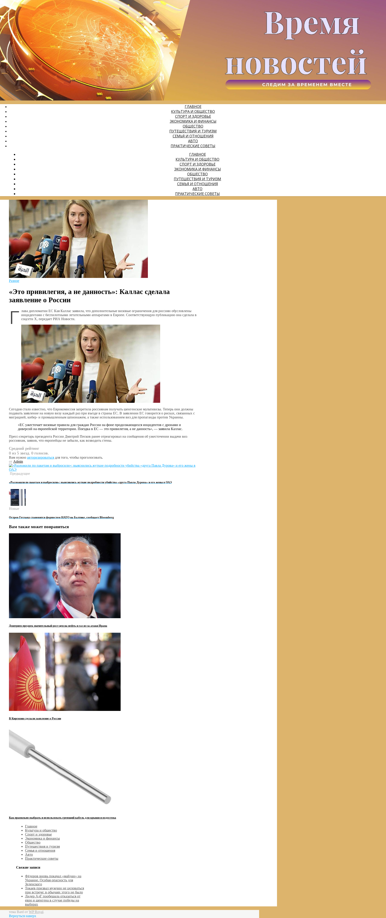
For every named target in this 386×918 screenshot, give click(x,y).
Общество (193, 126)
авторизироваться (40, 457)
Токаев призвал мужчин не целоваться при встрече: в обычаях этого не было (54, 890)
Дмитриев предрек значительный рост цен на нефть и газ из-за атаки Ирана (58, 625)
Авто (193, 141)
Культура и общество (193, 111)
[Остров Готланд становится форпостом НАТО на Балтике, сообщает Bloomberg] (17, 504)
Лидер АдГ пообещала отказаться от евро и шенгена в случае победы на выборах (52, 900)
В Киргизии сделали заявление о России (35, 718)
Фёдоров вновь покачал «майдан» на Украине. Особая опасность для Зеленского (53, 880)
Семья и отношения (193, 136)
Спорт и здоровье (193, 116)
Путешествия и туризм (193, 131)
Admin (18, 461)
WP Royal (36, 912)
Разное (14, 281)
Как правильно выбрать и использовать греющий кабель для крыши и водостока (62, 817)
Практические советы (193, 145)
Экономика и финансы (193, 121)
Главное (193, 106)
